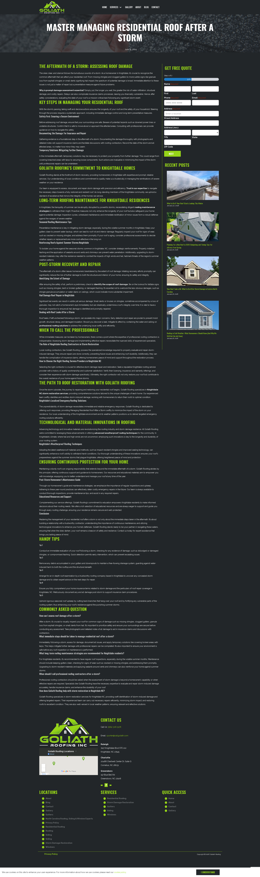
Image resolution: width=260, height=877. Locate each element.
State (194, 137)
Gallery (129, 7)
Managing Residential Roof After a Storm (88, 410)
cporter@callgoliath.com (117, 736)
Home (104, 7)
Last (194, 93)
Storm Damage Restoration (59, 843)
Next (171, 153)
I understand (208, 872)
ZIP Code (168, 147)
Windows (50, 847)
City (166, 137)
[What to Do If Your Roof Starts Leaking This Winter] (193, 185)
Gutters (49, 815)
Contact (156, 7)
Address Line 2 (171, 128)
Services (114, 7)
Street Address (171, 118)
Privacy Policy (52, 823)
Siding (49, 835)
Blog (146, 7)
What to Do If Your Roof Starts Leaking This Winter (185, 203)
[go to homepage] (60, 7)
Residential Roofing (55, 827)
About (138, 7)
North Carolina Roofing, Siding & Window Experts (69, 819)
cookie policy (120, 872)
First (166, 93)
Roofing (49, 831)
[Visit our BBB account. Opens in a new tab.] (106, 785)
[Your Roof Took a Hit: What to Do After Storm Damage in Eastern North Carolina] (193, 271)
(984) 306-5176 (114, 727)
